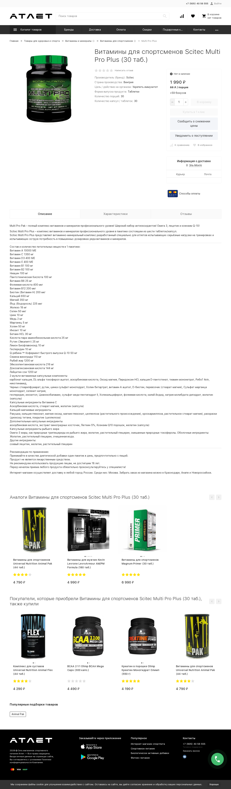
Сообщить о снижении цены (194, 123)
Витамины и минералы (78, 41)
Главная (14, 41)
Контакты (199, 29)
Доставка (95, 29)
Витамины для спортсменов (116, 41)
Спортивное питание (143, 748)
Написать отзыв (124, 70)
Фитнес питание (140, 757)
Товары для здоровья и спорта (42, 41)
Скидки (147, 29)
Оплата (121, 29)
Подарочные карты (174, 29)
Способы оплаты (189, 193)
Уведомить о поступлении (194, 135)
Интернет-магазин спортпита (148, 744)
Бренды (69, 29)
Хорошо (214, 784)
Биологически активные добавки (150, 753)
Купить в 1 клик (194, 112)
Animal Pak (18, 714)
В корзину (204, 102)
